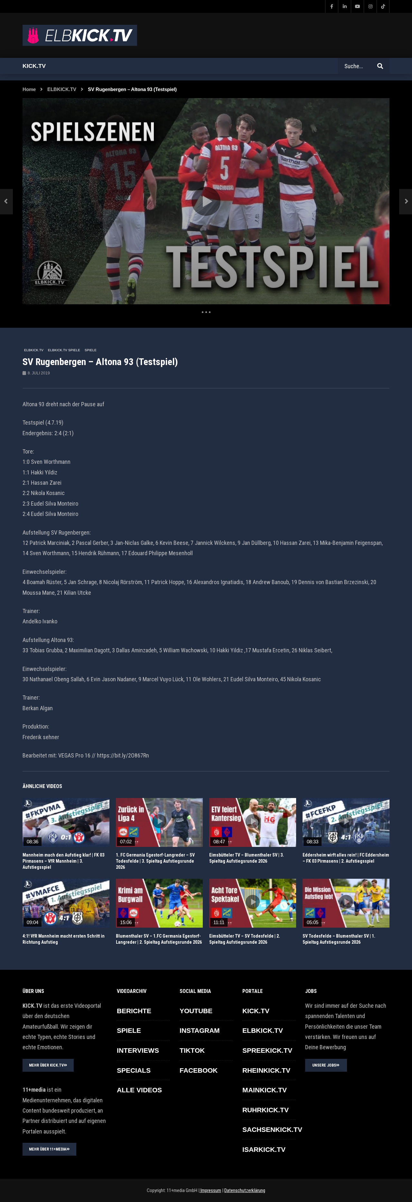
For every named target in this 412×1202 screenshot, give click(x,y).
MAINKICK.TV (264, 1090)
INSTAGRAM (200, 1030)
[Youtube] (357, 6)
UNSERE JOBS (324, 1065)
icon (66, 821)
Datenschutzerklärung (244, 1190)
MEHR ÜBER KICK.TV (46, 1065)
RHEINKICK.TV (266, 1070)
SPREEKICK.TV (267, 1050)
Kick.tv (34, 66)
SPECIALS (134, 1070)
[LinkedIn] (344, 6)
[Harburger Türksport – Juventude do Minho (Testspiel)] (6, 201)
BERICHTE (134, 1010)
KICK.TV (255, 1010)
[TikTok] (383, 6)
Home (29, 89)
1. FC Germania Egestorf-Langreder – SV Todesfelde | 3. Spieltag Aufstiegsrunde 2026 (155, 861)
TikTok (192, 1050)
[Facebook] (331, 6)
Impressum (210, 1190)
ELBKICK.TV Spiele (64, 350)
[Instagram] (370, 6)
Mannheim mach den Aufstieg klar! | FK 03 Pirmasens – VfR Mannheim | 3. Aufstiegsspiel (63, 861)
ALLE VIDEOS (139, 1090)
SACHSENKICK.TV (272, 1129)
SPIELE (91, 350)
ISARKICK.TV (264, 1149)
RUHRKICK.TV (265, 1110)
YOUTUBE (196, 1010)
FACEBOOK (199, 1070)
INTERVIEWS (138, 1050)
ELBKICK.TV (61, 89)
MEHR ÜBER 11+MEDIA (47, 1149)
